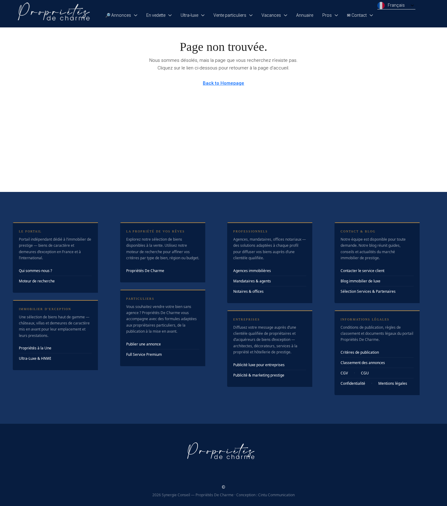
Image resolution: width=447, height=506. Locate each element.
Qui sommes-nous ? (35, 270)
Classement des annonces (363, 362)
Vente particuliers (229, 15)
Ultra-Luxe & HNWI (35, 358)
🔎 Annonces (118, 15)
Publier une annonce (143, 344)
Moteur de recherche (37, 281)
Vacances (271, 15)
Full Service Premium (144, 354)
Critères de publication (360, 352)
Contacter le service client (362, 270)
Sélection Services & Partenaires (368, 291)
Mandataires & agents (252, 281)
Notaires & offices (248, 291)
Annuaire (304, 15)
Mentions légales (392, 383)
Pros (327, 15)
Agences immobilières (252, 270)
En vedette (155, 15)
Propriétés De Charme (145, 270)
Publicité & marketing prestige (258, 375)
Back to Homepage (223, 83)
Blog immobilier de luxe (360, 281)
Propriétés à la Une (35, 348)
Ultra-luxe (189, 15)
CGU (365, 373)
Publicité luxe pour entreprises (259, 364)
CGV (344, 373)
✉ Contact (357, 15)
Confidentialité (353, 383)
